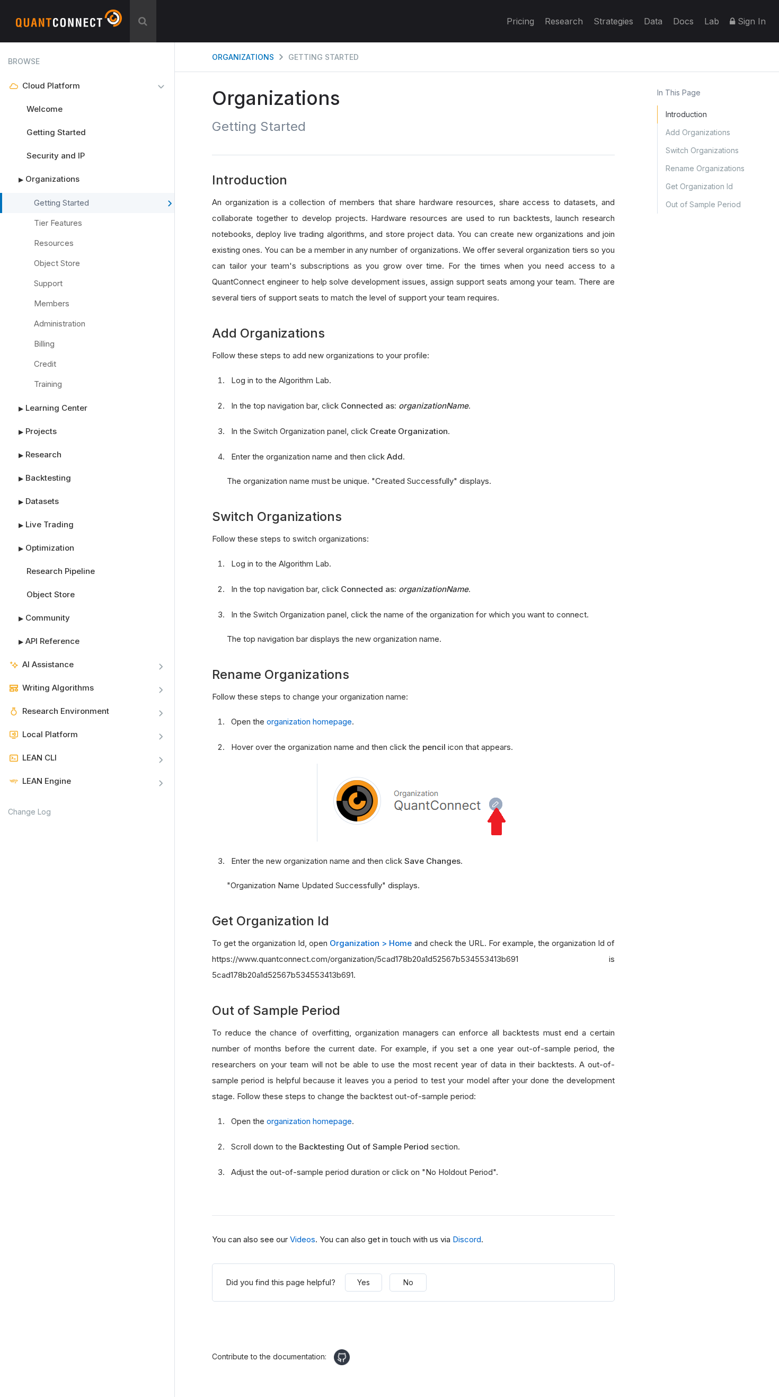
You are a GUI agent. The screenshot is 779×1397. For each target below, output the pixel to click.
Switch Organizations (702, 150)
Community (44, 618)
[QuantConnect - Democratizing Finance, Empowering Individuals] (69, 23)
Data (653, 21)
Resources (54, 243)
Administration (59, 324)
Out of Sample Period (703, 204)
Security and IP (55, 156)
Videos (302, 1239)
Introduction (686, 114)
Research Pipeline (60, 571)
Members (51, 303)
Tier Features (58, 223)
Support (48, 283)
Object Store (57, 263)
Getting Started (56, 132)
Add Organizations (698, 132)
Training (48, 384)
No (408, 1282)
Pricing (520, 21)
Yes (363, 1282)
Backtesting (45, 478)
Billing (44, 344)
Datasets (39, 501)
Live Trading (46, 524)
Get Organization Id (699, 186)
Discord (467, 1239)
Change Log (29, 811)
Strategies (613, 21)
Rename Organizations (705, 168)
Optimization (46, 548)
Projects (38, 431)
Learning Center (53, 408)
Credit (45, 364)
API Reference (49, 641)
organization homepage (309, 722)
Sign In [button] (750, 21)
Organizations (49, 179)
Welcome (44, 109)
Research (564, 21)
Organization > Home (371, 943)
